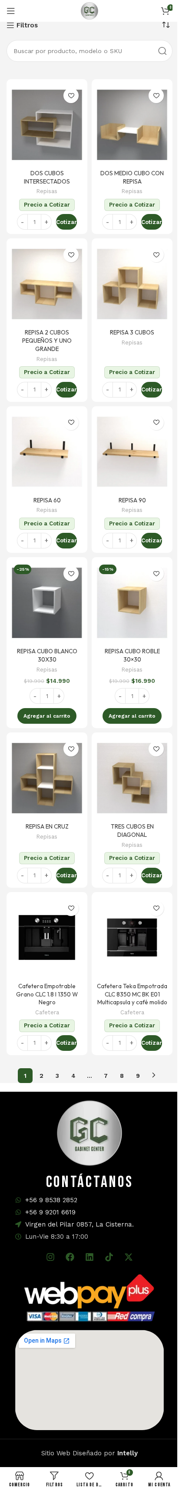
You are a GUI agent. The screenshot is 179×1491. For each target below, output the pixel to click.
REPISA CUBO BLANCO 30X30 (47, 655)
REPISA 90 (132, 500)
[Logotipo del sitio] (89, 10)
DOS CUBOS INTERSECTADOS (47, 177)
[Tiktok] (109, 1257)
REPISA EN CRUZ (47, 826)
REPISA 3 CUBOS (132, 332)
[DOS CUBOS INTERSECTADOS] (47, 125)
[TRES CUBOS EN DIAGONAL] (132, 778)
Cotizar (66, 222)
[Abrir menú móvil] (11, 11)
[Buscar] (162, 51)
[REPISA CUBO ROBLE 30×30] (132, 603)
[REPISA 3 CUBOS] (132, 284)
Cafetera (47, 1012)
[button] (46, 716)
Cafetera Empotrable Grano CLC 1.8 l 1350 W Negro (47, 994)
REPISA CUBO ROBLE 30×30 (132, 655)
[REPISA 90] (132, 452)
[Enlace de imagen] (89, 1297)
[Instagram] (50, 1257)
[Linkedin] (89, 1257)
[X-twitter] (128, 1257)
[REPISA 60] (47, 452)
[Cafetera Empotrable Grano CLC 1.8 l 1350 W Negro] (47, 937)
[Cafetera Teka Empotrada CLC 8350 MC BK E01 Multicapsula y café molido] (132, 937)
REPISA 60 (47, 500)
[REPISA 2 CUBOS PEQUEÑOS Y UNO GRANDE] (47, 284)
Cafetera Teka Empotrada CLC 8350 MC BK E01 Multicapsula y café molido (132, 994)
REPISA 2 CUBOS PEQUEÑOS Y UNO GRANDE (47, 340)
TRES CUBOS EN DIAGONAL (132, 830)
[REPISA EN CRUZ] (47, 778)
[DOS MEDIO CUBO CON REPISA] (132, 125)
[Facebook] (70, 1257)
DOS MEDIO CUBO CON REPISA (132, 177)
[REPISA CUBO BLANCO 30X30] (47, 603)
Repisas (46, 191)
